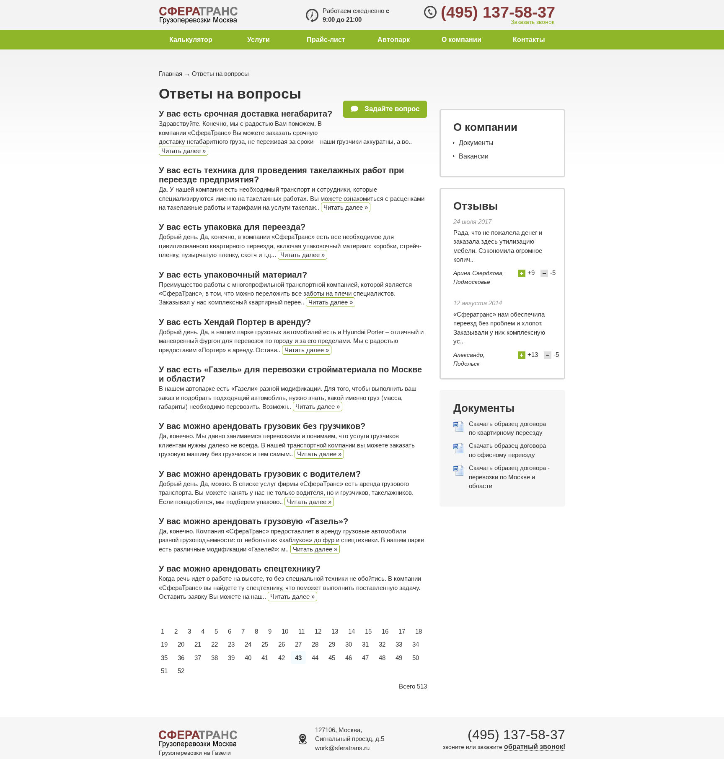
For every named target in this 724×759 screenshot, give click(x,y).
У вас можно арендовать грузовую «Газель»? (253, 521)
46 (348, 657)
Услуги (258, 39)
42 (281, 657)
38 (214, 657)
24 (248, 644)
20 (181, 644)
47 (365, 657)
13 (334, 631)
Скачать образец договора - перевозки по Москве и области (509, 476)
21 (197, 644)
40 (248, 657)
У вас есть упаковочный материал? (233, 274)
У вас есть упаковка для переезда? (232, 226)
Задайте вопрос (390, 109)
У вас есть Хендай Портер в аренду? (235, 322)
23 (231, 644)
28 (315, 644)
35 (164, 657)
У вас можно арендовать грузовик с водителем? (260, 473)
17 (401, 631)
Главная (170, 73)
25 (264, 644)
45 (331, 657)
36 (181, 657)
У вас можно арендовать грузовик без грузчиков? (262, 426)
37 (197, 657)
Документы (476, 142)
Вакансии (474, 156)
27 (298, 644)
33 (399, 644)
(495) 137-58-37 (498, 12)
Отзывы (475, 206)
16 (385, 631)
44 (315, 657)
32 (382, 644)
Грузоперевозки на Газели (195, 752)
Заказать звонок (532, 22)
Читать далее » (183, 150)
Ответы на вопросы (220, 73)
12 (318, 631)
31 (365, 644)
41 (264, 657)
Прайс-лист (326, 39)
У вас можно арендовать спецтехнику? (240, 568)
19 (164, 644)
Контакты (529, 39)
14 (351, 631)
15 (368, 631)
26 (281, 644)
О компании (461, 39)
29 (331, 644)
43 (298, 657)
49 (399, 657)
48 (382, 657)
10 (285, 631)
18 (418, 631)
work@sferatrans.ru (342, 747)
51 (164, 670)
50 (415, 657)
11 (301, 631)
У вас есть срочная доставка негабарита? (245, 113)
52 (181, 670)
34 (415, 644)
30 (348, 644)
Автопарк (394, 39)
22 (214, 644)
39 (231, 657)
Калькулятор (190, 39)
